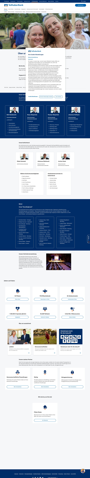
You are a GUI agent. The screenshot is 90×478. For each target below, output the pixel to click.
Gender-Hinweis (67, 473)
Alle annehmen (58, 96)
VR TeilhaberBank (35, 1)
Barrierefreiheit (54, 473)
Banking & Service (27, 1)
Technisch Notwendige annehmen (46, 96)
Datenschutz (21, 473)
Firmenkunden (12, 1)
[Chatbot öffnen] (83, 471)
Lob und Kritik (73, 473)
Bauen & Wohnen (51, 1)
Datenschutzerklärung (33, 57)
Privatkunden (6, 1)
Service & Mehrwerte (43, 1)
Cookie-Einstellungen (33, 96)
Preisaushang (60, 473)
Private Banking (19, 1)
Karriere (56, 1)
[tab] (6, 9)
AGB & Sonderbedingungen (46, 473)
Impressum (16, 473)
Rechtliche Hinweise (36, 473)
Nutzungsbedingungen (28, 473)
